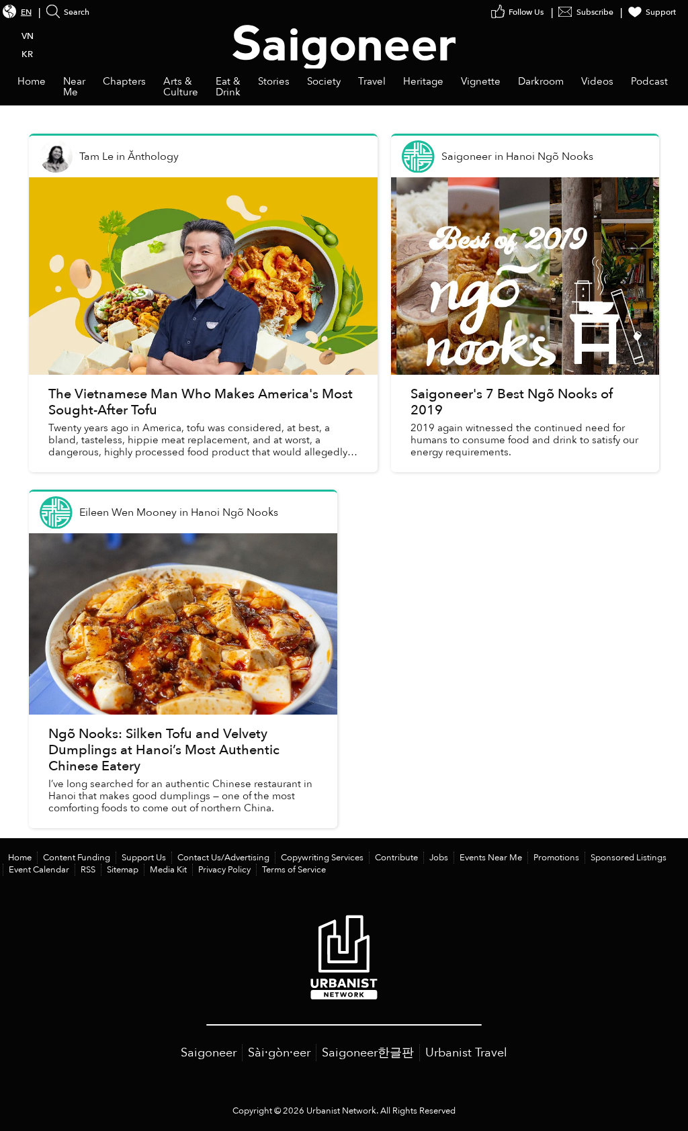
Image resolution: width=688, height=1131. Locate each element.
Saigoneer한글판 (368, 1052)
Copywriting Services (322, 858)
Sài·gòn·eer (279, 1052)
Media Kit (168, 870)
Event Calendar (39, 870)
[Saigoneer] (344, 34)
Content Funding (76, 858)
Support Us (144, 858)
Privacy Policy (224, 870)
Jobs (438, 858)
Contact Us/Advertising (223, 858)
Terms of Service (294, 870)
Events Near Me (491, 858)
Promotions (556, 858)
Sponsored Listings (628, 858)
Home (20, 858)
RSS (88, 870)
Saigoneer (208, 1052)
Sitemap (122, 870)
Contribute (396, 858)
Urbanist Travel (466, 1052)
